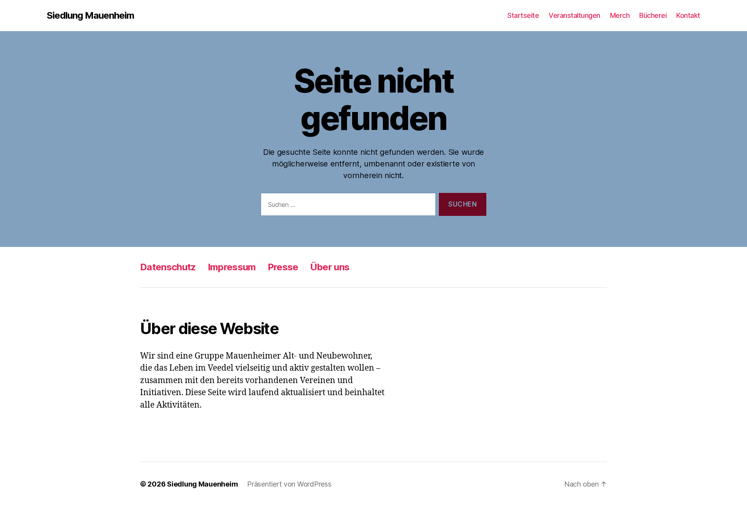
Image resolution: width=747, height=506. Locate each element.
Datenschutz (168, 267)
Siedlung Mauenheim (90, 15)
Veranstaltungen (574, 15)
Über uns (330, 267)
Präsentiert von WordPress (289, 484)
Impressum (232, 267)
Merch (620, 15)
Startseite (523, 15)
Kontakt (688, 15)
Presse (283, 267)
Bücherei (652, 15)
